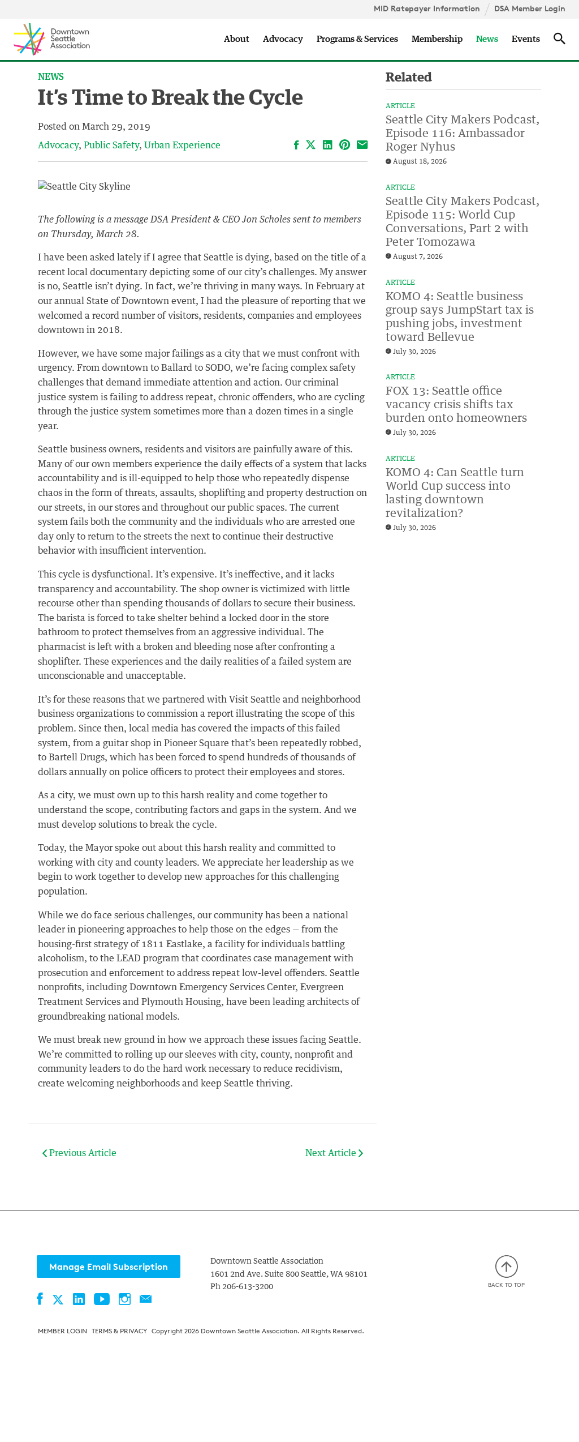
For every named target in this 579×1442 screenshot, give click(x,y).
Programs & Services (357, 39)
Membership (437, 39)
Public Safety (111, 145)
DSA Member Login (529, 8)
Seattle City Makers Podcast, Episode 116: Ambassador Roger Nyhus (462, 133)
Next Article (331, 1153)
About (236, 39)
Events (526, 39)
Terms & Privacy (119, 1331)
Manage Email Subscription (108, 1266)
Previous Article (81, 1153)
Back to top (506, 1285)
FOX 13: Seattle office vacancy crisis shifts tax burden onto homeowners (456, 405)
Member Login (62, 1331)
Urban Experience (182, 145)
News (487, 39)
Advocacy (283, 39)
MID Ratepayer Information (427, 8)
